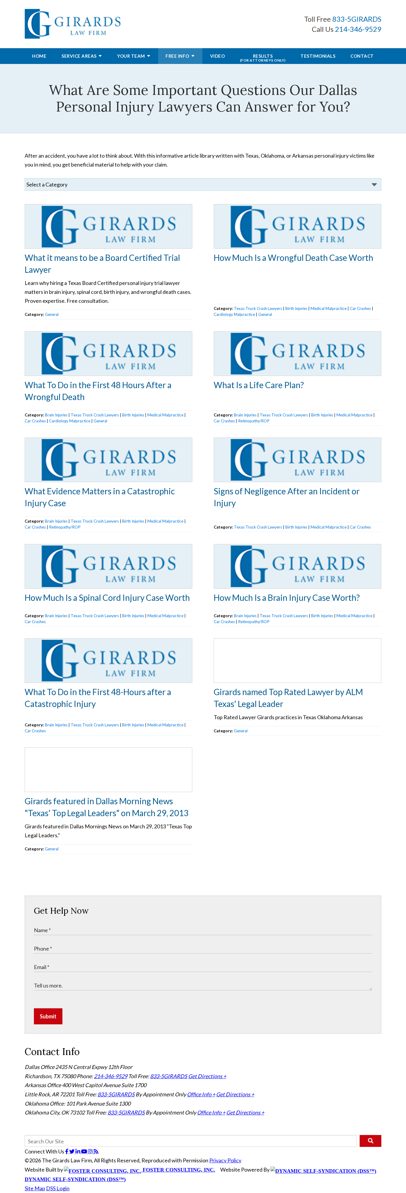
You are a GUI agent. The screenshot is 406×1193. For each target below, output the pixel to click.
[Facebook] (67, 1151)
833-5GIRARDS (356, 19)
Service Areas (79, 56)
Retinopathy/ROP (254, 420)
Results (263, 57)
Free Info (177, 56)
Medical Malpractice (329, 308)
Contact (362, 56)
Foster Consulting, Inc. (178, 1170)
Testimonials (317, 56)
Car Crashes (360, 308)
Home (39, 56)
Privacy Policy (225, 1160)
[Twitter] (72, 1151)
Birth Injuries (296, 308)
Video (217, 56)
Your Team (131, 56)
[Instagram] (91, 1151)
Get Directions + (207, 1076)
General (52, 314)
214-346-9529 (358, 29)
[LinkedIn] (78, 1151)
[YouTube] (84, 1151)
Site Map (35, 1188)
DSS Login (58, 1188)
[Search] (370, 1141)
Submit (48, 1016)
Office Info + (201, 1094)
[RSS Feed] (96, 1151)
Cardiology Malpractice (234, 314)
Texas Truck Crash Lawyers (258, 308)
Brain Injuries (56, 415)
